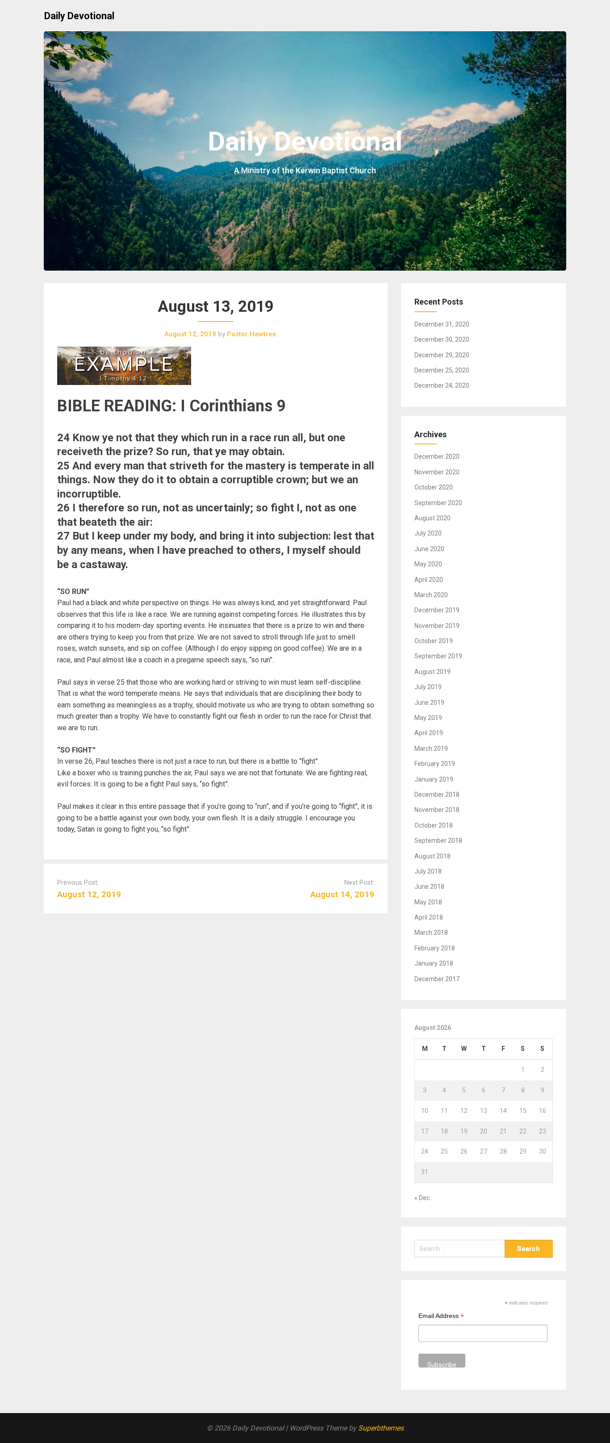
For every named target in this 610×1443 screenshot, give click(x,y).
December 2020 (437, 456)
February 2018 (434, 948)
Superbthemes (381, 1428)
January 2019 (433, 779)
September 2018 (438, 840)
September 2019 (438, 656)
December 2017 (437, 979)
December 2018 (437, 794)
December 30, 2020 (441, 339)
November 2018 (437, 809)
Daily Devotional (79, 15)
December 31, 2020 (441, 324)
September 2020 (438, 502)
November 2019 (437, 625)
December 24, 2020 (441, 385)
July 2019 (428, 686)
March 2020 (431, 594)
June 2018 (429, 886)
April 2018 (428, 917)
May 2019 (428, 717)
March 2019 (431, 748)
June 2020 (429, 548)
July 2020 (428, 533)
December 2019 (437, 610)
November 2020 (437, 472)
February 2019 (434, 763)
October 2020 (433, 487)
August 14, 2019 (342, 894)
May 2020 (428, 564)
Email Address (441, 1317)
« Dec (422, 1197)
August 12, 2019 (89, 894)
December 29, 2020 (441, 355)
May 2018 (428, 902)
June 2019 (429, 702)
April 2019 (428, 732)
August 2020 (432, 518)
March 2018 (431, 932)
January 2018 (433, 963)
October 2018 (433, 825)
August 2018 (432, 856)
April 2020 (428, 579)
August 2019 (432, 671)
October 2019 (433, 640)
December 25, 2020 (441, 370)
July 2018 (428, 871)
